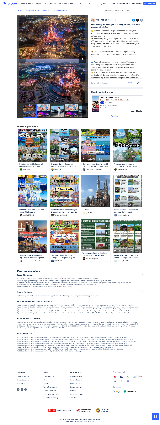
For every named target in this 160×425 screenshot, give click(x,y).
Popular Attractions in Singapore (26, 309)
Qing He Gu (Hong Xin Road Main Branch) (124, 324)
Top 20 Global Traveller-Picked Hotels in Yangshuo (90, 345)
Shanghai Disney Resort (60, 10)
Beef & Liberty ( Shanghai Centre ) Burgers (29, 326)
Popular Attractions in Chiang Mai (120, 313)
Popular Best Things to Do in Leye (27, 347)
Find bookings (137, 3)
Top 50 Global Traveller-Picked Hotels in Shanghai (31, 341)
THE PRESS (62, 328)
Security (73, 398)
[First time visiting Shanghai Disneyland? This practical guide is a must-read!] (64, 236)
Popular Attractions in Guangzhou (66, 309)
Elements (95, 322)
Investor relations (76, 376)
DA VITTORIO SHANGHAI (29, 324)
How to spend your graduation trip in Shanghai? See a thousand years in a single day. (42, 281)
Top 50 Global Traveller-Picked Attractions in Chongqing (66, 351)
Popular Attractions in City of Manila (47, 305)
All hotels (73, 391)
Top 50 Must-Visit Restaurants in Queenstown (61, 345)
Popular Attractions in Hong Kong (105, 305)
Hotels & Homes (26, 4)
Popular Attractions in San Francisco (88, 309)
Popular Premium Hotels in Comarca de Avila (62, 337)
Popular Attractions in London (46, 309)
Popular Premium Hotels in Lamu (89, 349)
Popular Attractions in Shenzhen (110, 307)
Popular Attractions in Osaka (129, 307)
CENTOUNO (38, 328)
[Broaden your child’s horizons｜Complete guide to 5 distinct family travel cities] (32, 145)
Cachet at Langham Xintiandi (25, 328)
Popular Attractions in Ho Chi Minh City (81, 311)
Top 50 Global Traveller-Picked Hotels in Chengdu (121, 341)
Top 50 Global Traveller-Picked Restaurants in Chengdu (88, 339)
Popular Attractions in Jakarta (42, 311)
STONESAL (63, 322)
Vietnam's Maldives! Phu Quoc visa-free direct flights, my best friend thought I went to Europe (44, 286)
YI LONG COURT (104, 322)
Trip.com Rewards (76, 380)
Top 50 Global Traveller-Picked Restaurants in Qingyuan (89, 341)
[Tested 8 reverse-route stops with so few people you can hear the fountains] (127, 236)
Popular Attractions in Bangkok (26, 305)
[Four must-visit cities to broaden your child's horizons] (32, 191)
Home (20, 10)
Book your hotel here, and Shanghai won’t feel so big (32, 284)
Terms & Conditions (50, 387)
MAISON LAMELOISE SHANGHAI (72, 326)
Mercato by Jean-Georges (24, 322)
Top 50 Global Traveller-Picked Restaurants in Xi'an (31, 345)
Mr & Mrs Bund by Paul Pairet (49, 322)
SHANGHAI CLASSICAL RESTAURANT (79, 324)
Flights (39, 4)
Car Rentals (81, 4)
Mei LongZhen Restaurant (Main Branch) (95, 326)
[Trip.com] (10, 3)
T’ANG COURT (42, 324)
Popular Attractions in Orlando (83, 313)
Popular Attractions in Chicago (25, 313)
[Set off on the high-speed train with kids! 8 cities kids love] (127, 191)
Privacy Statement (50, 391)
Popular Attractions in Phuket (121, 311)
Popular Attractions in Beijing (108, 309)
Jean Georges (51, 324)
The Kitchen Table (62, 324)
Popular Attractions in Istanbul (102, 311)
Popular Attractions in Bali (24, 311)
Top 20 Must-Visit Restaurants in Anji (80, 347)
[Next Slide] (82, 59)
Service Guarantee (23, 380)
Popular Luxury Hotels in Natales (118, 337)
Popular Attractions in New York (90, 307)
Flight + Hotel (50, 4)
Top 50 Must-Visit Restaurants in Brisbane (59, 341)
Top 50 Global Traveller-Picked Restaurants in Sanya (53, 347)
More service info (22, 383)
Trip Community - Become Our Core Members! (30, 296)
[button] (90, 4)
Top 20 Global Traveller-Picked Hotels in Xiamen (64, 349)
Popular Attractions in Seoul (124, 305)
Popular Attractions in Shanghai (70, 307)
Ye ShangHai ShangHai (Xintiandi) (101, 324)
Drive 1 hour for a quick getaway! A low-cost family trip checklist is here (109, 282)
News (45, 380)
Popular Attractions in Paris (60, 311)
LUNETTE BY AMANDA (131, 322)
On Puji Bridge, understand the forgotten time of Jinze (33, 282)
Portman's (132, 326)
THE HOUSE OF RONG (85, 322)
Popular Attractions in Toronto (63, 313)
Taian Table (36, 322)
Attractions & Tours (66, 4)
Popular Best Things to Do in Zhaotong (111, 349)
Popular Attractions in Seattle (44, 313)
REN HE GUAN (120, 322)
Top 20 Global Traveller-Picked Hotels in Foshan (119, 339)
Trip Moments (29, 10)
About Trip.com (49, 376)
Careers (46, 383)
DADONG (54, 328)
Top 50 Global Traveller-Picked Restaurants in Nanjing (32, 337)
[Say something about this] (107, 83)
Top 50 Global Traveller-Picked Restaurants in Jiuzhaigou (33, 343)
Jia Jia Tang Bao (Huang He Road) (117, 326)
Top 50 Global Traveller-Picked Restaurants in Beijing (92, 337)
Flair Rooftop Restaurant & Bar (53, 326)
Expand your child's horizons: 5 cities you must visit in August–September (89, 281)
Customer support (23, 376)
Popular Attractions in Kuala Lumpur (27, 307)
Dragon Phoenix (72, 322)
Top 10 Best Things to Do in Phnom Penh (63, 343)
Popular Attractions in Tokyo (67, 305)
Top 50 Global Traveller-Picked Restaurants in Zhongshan (33, 339)
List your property (76, 387)
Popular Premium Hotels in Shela (61, 339)
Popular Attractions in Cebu (101, 313)
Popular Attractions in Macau (127, 309)
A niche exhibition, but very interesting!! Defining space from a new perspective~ (73, 284)
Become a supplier (76, 394)
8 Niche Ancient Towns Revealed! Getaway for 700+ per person (69, 282)
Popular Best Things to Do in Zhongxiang (119, 345)
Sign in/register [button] (149, 3)
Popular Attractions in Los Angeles (49, 307)
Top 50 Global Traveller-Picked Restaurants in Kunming (33, 349)
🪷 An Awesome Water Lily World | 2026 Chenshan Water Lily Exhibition (37, 279)
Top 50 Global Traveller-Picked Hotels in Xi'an (114, 343)
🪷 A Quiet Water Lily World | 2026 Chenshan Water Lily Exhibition (79, 279)
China (38, 10)
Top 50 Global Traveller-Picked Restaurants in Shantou (32, 351)
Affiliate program (75, 383)
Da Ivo (112, 322)
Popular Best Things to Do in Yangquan (88, 343)
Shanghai (46, 10)
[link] (103, 3)
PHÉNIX (19, 324)
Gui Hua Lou (47, 328)
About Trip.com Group (51, 398)
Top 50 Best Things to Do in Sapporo (103, 347)
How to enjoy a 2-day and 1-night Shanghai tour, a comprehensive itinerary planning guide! (72, 296)
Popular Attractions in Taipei (85, 305)
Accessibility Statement (51, 394)
